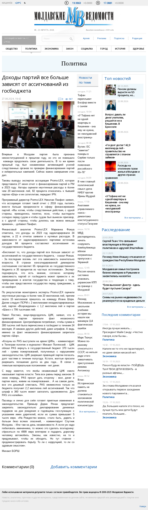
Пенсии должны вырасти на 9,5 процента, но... (127, 92)
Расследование (116, 229)
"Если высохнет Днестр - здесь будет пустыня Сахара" (121, 286)
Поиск (71, 39)
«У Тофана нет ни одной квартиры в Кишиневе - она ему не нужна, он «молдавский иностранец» (87, 126)
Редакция (137, 38)
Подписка (119, 38)
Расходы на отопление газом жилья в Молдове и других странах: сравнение (122, 172)
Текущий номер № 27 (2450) (16, 40)
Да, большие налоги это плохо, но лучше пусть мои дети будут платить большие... (123, 409)
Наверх (143, 506)
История (120, 48)
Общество (12, 48)
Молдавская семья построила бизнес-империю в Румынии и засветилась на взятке (121, 272)
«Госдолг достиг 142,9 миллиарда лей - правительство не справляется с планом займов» (117, 151)
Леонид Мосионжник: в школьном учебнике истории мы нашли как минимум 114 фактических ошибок (86, 314)
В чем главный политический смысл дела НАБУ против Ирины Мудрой (86, 189)
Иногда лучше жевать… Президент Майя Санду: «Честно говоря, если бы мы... (123, 332)
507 (70, 98)
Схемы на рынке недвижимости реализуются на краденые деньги (124, 298)
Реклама (101, 38)
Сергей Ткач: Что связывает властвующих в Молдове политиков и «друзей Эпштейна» (123, 244)
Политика (31, 48)
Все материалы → (88, 411)
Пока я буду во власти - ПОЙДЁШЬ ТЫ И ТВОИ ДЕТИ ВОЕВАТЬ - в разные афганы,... (123, 369)
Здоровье (138, 48)
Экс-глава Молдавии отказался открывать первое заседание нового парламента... (122, 389)
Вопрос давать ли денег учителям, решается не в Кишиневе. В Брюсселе (115, 120)
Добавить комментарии (73, 466)
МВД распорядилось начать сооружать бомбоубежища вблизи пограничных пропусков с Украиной (87, 248)
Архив (86, 38)
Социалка (87, 48)
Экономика (52, 48)
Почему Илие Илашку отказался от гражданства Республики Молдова (124, 258)
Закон (69, 48)
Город (104, 48)
